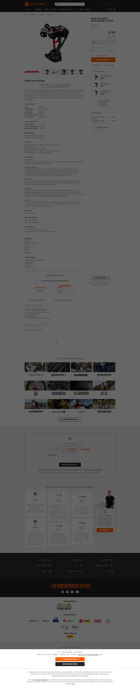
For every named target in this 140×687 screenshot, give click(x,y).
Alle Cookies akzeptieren (68, 659)
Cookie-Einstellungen (88, 654)
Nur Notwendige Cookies (70, 664)
